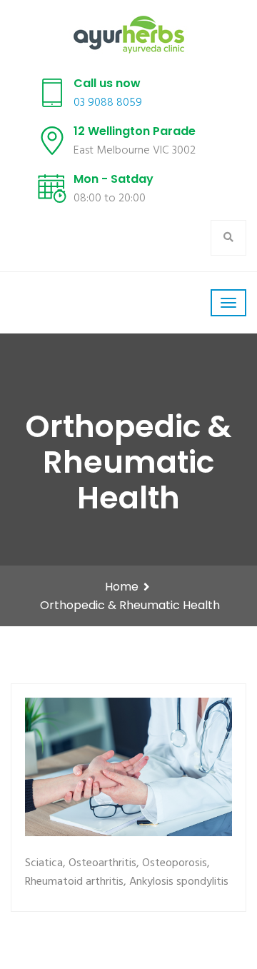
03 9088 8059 (108, 103)
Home (121, 586)
